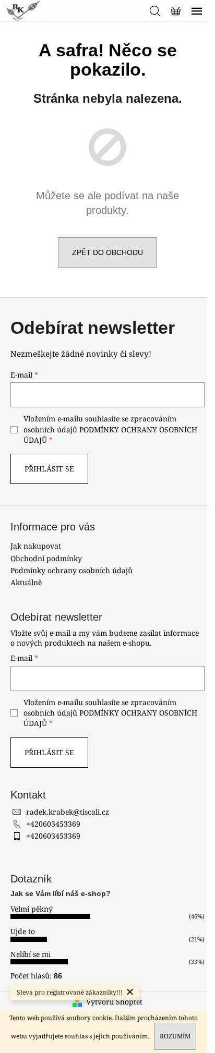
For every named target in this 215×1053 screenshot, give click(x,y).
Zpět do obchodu (107, 252)
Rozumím (175, 1036)
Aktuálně (26, 582)
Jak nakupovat (35, 546)
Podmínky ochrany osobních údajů (71, 570)
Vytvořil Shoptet (114, 1002)
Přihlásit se (49, 469)
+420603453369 (53, 824)
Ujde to (22, 931)
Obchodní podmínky (46, 558)
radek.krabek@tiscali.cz (67, 812)
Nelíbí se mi (30, 954)
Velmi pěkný (31, 909)
